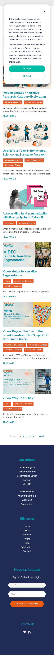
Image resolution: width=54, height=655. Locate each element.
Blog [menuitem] (27, 543)
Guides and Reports (33, 102)
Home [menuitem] (27, 526)
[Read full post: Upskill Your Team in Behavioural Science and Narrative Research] (27, 134)
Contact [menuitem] (27, 551)
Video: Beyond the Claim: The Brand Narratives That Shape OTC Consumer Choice (25, 335)
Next (41, 436)
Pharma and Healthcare (15, 345)
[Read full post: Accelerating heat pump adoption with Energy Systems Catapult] (27, 196)
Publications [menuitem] (27, 547)
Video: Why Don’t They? (18, 398)
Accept (27, 68)
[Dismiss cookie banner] (44, 12)
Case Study (9, 223)
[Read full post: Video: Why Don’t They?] (27, 381)
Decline (27, 76)
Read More (9, 116)
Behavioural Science (13, 160)
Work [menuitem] (27, 539)
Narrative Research (13, 102)
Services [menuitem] (27, 534)
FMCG (7, 281)
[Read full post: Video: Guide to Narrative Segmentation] (27, 254)
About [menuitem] (27, 530)
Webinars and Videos (23, 281)
